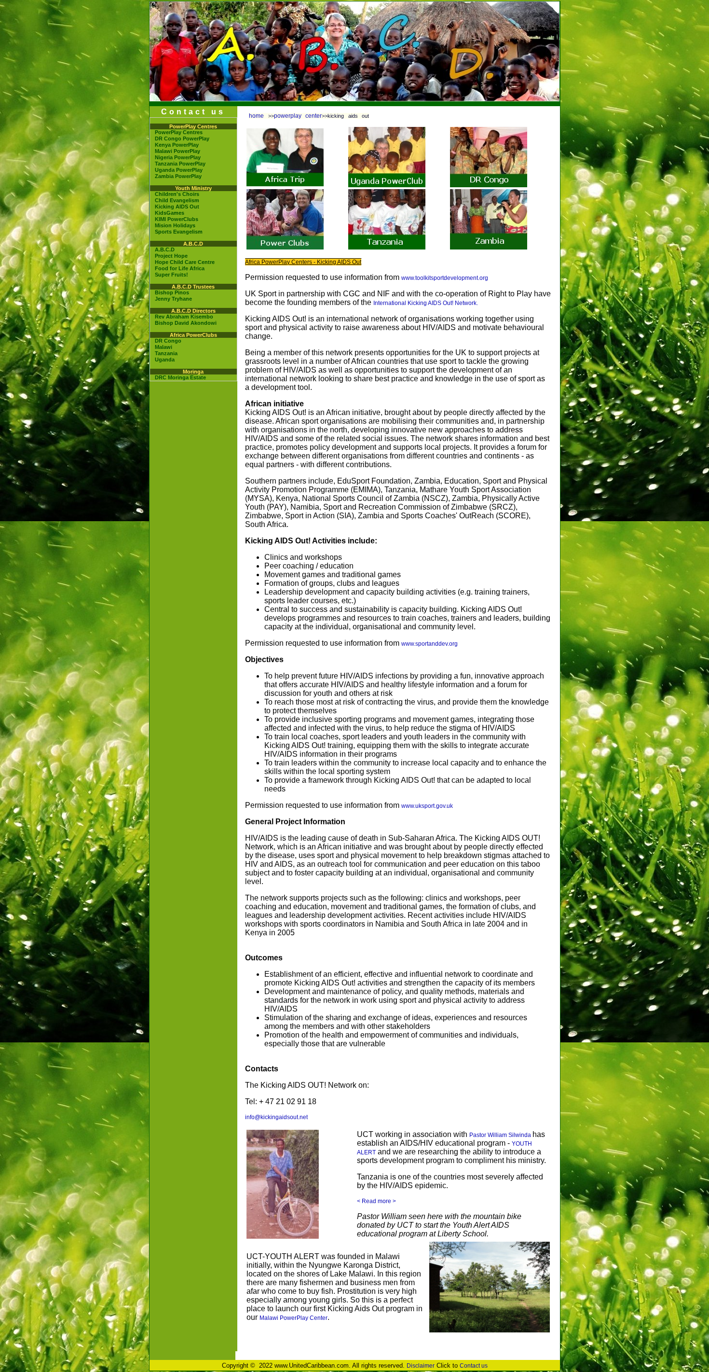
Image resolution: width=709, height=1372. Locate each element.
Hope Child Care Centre (185, 262)
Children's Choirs (177, 194)
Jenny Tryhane (173, 299)
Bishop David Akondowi (186, 323)
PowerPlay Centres (179, 132)
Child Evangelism (177, 200)
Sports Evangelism (179, 232)
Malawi (163, 347)
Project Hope (171, 256)
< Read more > (376, 1201)
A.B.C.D (165, 249)
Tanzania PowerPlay (180, 163)
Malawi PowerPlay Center (293, 1318)
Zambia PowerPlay (178, 176)
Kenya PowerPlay (177, 145)
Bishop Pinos (172, 292)
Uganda (165, 359)
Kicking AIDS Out (177, 206)
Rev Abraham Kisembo (184, 316)
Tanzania (166, 353)
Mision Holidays (175, 225)
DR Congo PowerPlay (182, 138)
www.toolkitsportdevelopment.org (444, 278)
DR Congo (168, 341)
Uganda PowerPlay (179, 170)
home (256, 115)
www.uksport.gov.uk (427, 806)
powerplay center (298, 115)
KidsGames (169, 213)
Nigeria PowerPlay (178, 157)
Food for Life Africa (180, 268)
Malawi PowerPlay (177, 151)
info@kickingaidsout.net (276, 1117)
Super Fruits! (171, 274)
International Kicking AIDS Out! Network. (425, 303)
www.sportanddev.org (429, 643)
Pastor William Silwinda (500, 1135)
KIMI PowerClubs (176, 219)
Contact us (474, 1365)
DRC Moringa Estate (180, 377)
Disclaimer (421, 1365)
